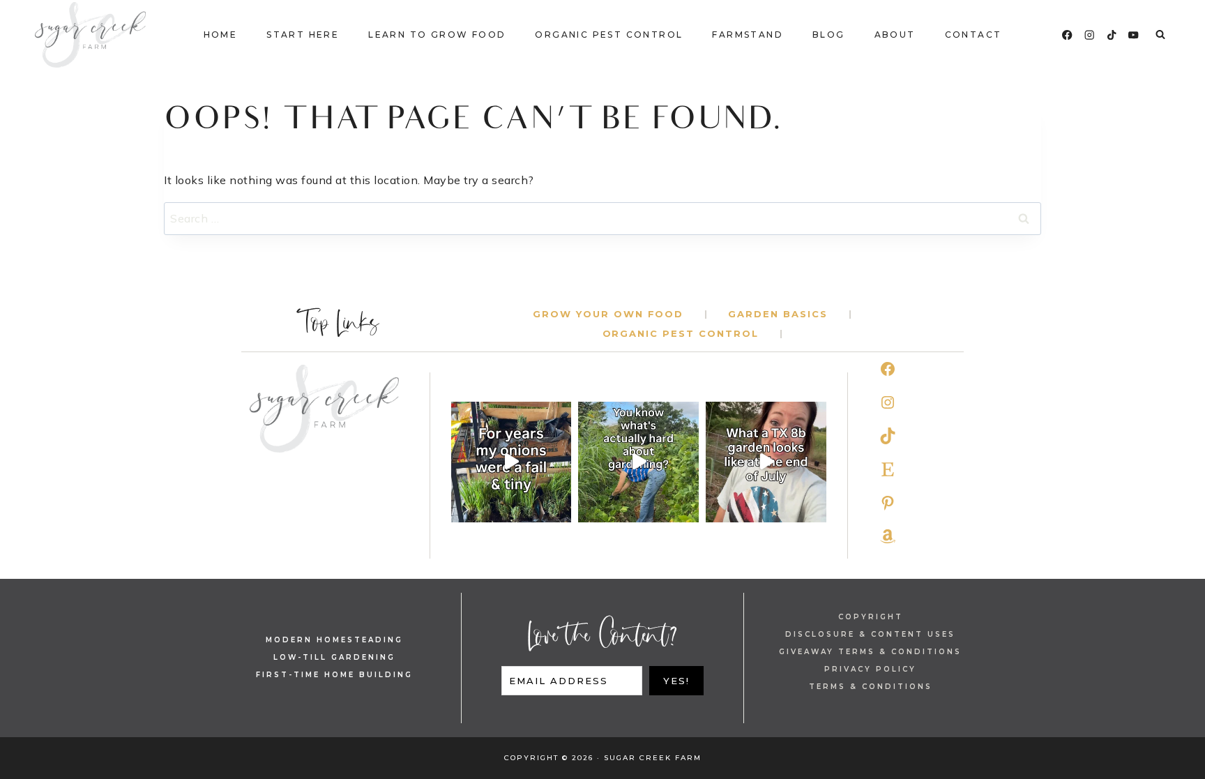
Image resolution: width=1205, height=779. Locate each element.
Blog (828, 34)
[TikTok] (1112, 35)
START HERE (302, 34)
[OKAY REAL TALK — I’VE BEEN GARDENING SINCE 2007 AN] (638, 462)
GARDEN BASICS (777, 313)
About (895, 34)
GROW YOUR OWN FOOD (608, 313)
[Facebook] (1067, 35)
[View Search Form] (1160, 35)
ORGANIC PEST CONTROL (680, 333)
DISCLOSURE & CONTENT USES (870, 634)
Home (221, 34)
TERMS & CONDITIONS (870, 686)
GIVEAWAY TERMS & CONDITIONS (870, 651)
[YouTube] (1133, 35)
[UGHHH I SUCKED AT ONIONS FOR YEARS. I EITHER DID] (511, 462)
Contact (973, 34)
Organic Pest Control (609, 34)
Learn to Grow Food (437, 34)
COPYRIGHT (870, 616)
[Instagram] (1089, 35)
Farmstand (747, 34)
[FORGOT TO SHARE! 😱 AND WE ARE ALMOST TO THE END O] (766, 462)
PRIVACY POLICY (870, 669)
